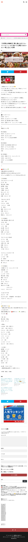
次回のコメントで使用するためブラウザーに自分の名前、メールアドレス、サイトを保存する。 (14, 466)
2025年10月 (3, 514)
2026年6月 (3, 506)
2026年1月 (3, 511)
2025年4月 (3, 519)
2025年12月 (3, 512)
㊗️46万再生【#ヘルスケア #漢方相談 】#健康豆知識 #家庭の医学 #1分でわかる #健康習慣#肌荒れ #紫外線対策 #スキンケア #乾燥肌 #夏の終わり (13, 488)
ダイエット (9, 38)
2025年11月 (3, 513)
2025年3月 (3, 520)
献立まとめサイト (18, 535)
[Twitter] (7, 71)
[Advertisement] (14, 17)
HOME (3, 38)
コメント (3, 435)
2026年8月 (3, 505)
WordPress (14, 538)
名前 (2, 448)
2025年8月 (3, 515)
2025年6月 (3, 517)
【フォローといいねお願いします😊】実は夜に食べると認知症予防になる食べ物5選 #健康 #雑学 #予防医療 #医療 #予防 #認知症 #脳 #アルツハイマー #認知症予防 (14, 494)
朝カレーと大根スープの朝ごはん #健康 (9, 486)
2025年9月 (3, 515)
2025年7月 (3, 516)
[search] (25, 34)
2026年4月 (3, 508)
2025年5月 (3, 518)
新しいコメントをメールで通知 (7, 469)
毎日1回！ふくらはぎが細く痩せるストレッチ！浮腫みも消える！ (13, 490)
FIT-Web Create (15, 536)
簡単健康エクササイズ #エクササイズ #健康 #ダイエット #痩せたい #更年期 (14, 492)
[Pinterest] (20, 71)
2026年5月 (3, 507)
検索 (2, 479)
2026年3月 (3, 509)
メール (3, 453)
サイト (2, 459)
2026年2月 (3, 510)
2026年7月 (3, 506)
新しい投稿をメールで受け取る (7, 471)
